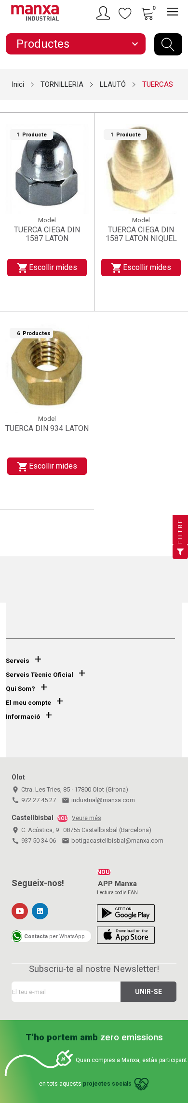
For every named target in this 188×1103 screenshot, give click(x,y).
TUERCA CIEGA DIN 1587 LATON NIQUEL (141, 234)
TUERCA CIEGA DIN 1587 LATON (47, 234)
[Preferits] (125, 13)
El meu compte (28, 702)
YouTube (20, 911)
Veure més (86, 818)
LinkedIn (40, 911)
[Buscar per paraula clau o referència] (168, 44)
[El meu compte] (104, 13)
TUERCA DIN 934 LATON (47, 428)
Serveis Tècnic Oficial (39, 674)
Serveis (17, 660)
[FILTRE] (180, 551)
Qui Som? (20, 688)
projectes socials (107, 1083)
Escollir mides (47, 268)
